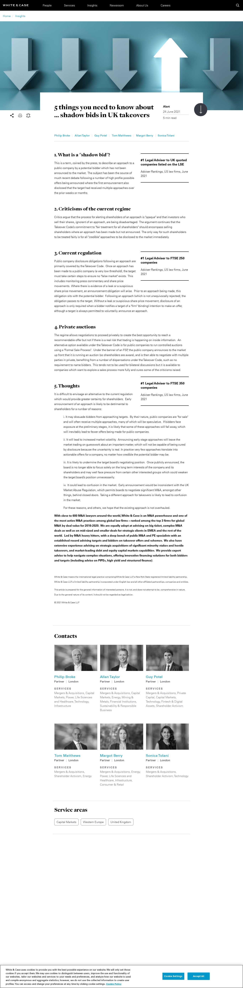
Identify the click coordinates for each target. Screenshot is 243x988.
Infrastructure (62, 706)
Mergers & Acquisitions (69, 693)
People (47, 5)
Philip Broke (62, 136)
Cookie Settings (173, 976)
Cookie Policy (113, 983)
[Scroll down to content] (200, 109)
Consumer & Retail (112, 784)
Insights (92, 5)
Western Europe (93, 822)
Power (70, 697)
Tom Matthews (121, 136)
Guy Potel (100, 136)
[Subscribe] (28, 115)
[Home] (15, 5)
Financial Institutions (123, 701)
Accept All (198, 976)
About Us (142, 5)
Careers (165, 5)
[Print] (22, 115)
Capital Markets (166, 697)
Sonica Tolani (166, 136)
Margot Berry (144, 136)
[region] (121, 976)
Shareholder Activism (169, 706)
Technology (82, 701)
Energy (116, 697)
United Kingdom (120, 822)
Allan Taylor (82, 136)
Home (7, 16)
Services (69, 5)
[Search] (237, 5)
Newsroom (117, 5)
